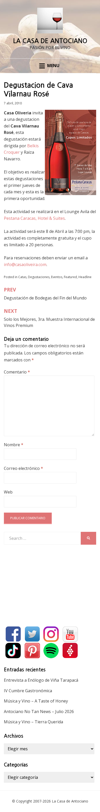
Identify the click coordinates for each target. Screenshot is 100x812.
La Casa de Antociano (50, 41)
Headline (85, 277)
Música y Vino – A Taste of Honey (36, 701)
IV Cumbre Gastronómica (28, 691)
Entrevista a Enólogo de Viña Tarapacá (41, 680)
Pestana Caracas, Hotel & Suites (34, 218)
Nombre (13, 445)
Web (8, 492)
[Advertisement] (42, 584)
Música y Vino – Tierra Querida (33, 722)
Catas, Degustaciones (33, 277)
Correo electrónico (23, 468)
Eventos (56, 277)
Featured (70, 277)
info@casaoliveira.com (25, 264)
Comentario (17, 372)
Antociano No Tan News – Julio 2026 (39, 711)
